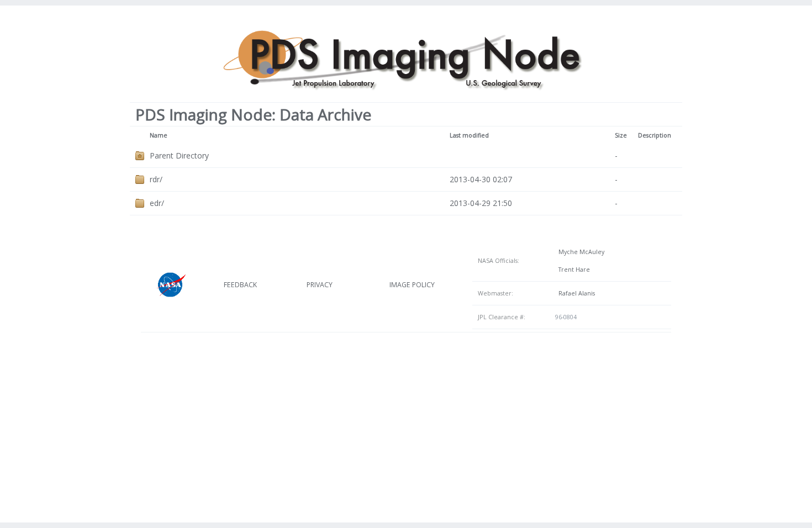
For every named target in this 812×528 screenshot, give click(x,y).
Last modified (469, 135)
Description (654, 135)
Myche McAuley (579, 252)
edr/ (157, 203)
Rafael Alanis (575, 293)
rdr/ (156, 179)
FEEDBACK (240, 284)
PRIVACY (320, 284)
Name (158, 135)
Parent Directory (179, 155)
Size (621, 135)
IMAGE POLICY (412, 284)
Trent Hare (572, 269)
